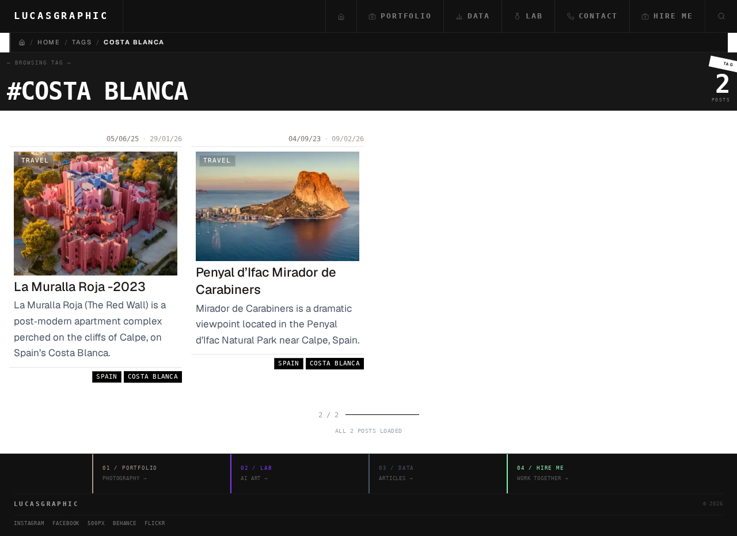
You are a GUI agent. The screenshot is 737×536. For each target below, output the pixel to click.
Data (479, 16)
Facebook (65, 523)
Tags (82, 42)
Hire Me (673, 16)
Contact (598, 16)
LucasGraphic (61, 15)
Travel (35, 160)
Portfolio (406, 16)
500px (96, 523)
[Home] (21, 42)
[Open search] (721, 16)
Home (48, 42)
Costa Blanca (153, 376)
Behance (124, 523)
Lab (534, 16)
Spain (106, 376)
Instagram (29, 523)
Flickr (155, 523)
